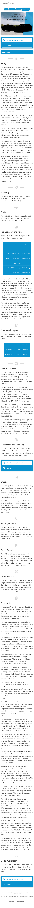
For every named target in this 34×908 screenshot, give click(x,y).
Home (6, 9)
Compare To (18, 9)
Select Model (11, 9)
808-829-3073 (17, 893)
